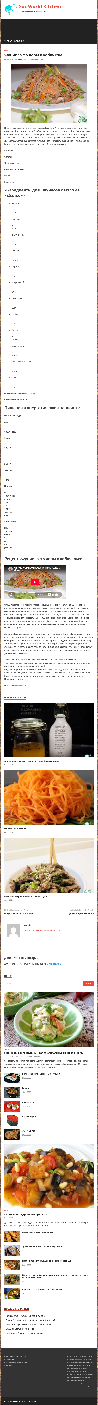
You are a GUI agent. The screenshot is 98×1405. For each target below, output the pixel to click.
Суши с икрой (29, 1116)
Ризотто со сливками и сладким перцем (42, 1289)
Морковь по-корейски (15, 828)
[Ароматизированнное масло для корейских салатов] (49, 758)
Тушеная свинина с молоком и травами (42, 1246)
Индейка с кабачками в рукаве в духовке (24, 1333)
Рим (6, 1211)
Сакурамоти (28, 1102)
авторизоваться (54, 964)
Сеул (6, 50)
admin (19, 59)
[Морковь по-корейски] (49, 825)
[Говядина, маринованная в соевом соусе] (49, 893)
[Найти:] (49, 983)
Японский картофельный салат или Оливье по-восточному (43, 1052)
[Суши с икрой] (12, 1125)
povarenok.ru (20, 685)
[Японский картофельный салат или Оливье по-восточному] (49, 1047)
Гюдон (25, 1088)
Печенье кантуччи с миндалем (37, 1232)
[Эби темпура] (12, 1139)
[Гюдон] (12, 1097)
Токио (7, 1049)
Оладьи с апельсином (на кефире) (21, 1329)
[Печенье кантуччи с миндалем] (12, 1241)
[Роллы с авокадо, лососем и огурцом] (12, 1082)
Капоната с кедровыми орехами (25, 1214)
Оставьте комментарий (33, 59)
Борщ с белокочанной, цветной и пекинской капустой (30, 1320)
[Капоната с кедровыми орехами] (49, 1208)
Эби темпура (28, 1130)
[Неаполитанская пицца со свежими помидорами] (12, 1269)
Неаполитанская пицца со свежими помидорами (46, 1261)
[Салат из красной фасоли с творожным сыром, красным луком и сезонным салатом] (12, 1284)
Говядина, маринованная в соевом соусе (25, 896)
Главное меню (15, 41)
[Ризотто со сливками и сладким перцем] (12, 1298)
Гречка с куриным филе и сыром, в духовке (25, 1316)
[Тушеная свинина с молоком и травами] (12, 1255)
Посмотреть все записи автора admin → (42, 930)
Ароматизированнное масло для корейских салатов (31, 761)
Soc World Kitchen (40, 6)
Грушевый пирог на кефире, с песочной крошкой (28, 1324)
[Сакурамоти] (12, 1111)
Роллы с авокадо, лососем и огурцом (41, 1074)
